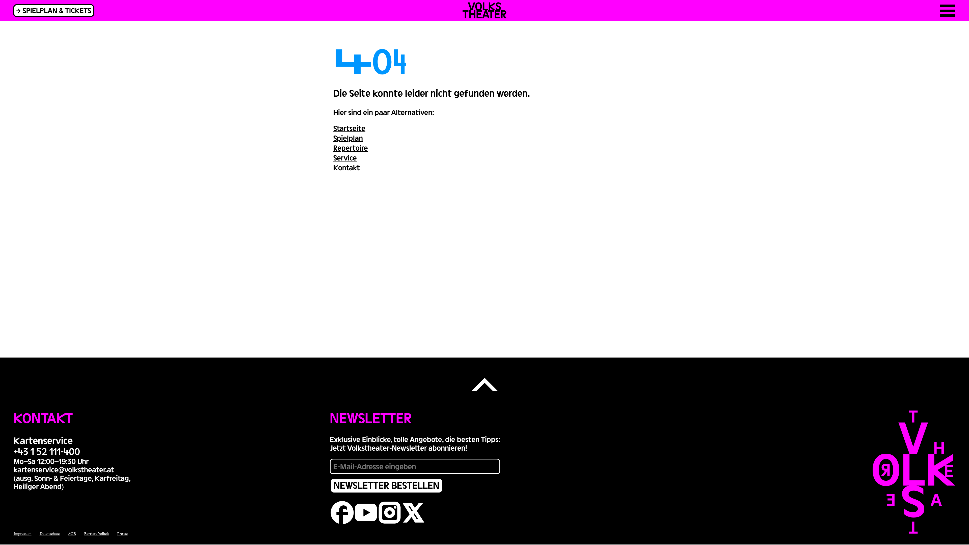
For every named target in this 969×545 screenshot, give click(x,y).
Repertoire (350, 148)
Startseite (349, 128)
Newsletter (371, 417)
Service (345, 157)
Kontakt (346, 167)
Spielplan (348, 138)
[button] (484, 385)
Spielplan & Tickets (57, 10)
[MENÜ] (947, 11)
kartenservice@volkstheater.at (64, 469)
